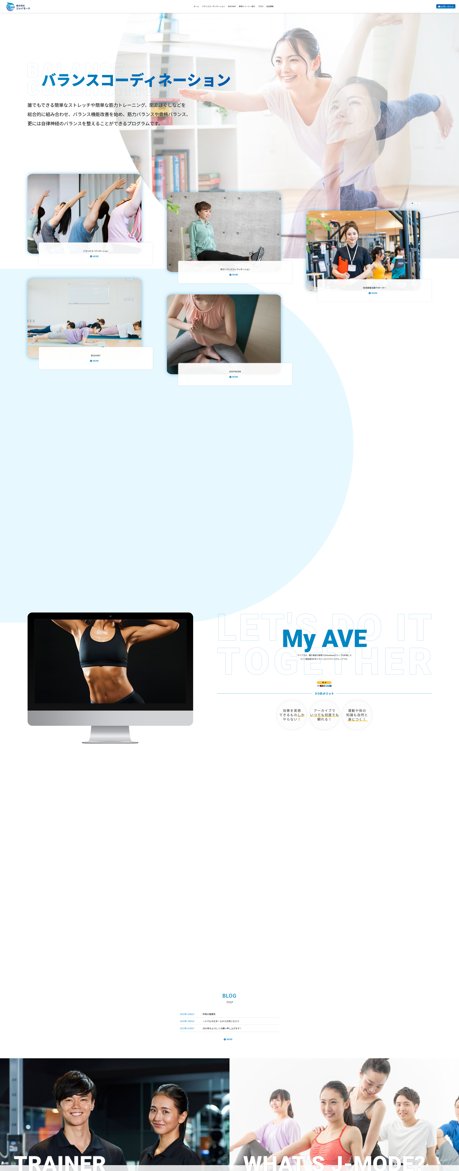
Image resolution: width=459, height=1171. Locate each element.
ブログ (260, 6)
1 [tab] (412, 203)
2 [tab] (416, 203)
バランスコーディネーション (213, 6)
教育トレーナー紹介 (247, 6)
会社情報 (269, 6)
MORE (229, 1039)
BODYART (232, 6)
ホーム (196, 6)
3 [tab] (419, 203)
